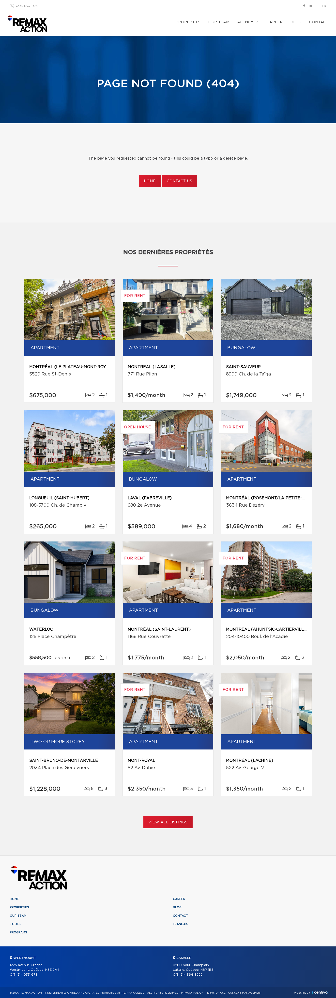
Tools (15, 924)
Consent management (245, 993)
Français (180, 924)
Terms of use (215, 993)
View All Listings (167, 822)
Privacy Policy (192, 993)
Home (150, 181)
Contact (318, 22)
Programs (18, 932)
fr (324, 6)
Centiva (320, 992)
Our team (218, 22)
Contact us (27, 6)
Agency (245, 22)
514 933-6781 (28, 974)
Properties (188, 22)
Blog (295, 22)
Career (275, 22)
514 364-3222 (191, 974)
